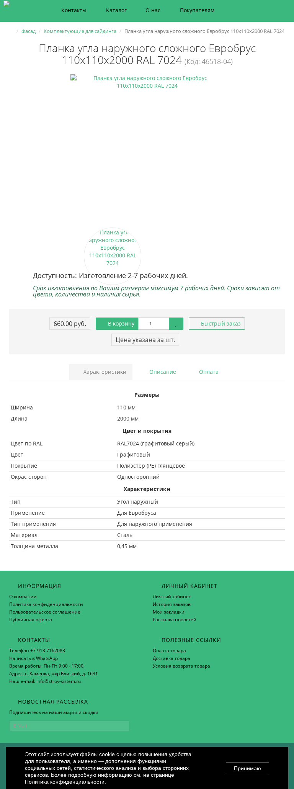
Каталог (116, 10)
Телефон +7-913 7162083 (37, 650)
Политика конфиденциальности (46, 604)
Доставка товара (171, 658)
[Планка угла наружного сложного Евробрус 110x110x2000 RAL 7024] (147, 151)
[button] (250, 10)
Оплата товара (169, 650)
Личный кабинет (172, 596)
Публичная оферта (30, 619)
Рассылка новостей (174, 619)
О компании (23, 596)
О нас (153, 10)
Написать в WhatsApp (33, 658)
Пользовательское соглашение (44, 612)
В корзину (120, 323)
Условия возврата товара (181, 666)
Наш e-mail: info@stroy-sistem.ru (45, 681)
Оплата (208, 371)
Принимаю (247, 768)
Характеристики (104, 371)
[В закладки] (176, 324)
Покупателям (197, 10)
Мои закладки (169, 612)
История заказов (172, 604)
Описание (162, 371)
